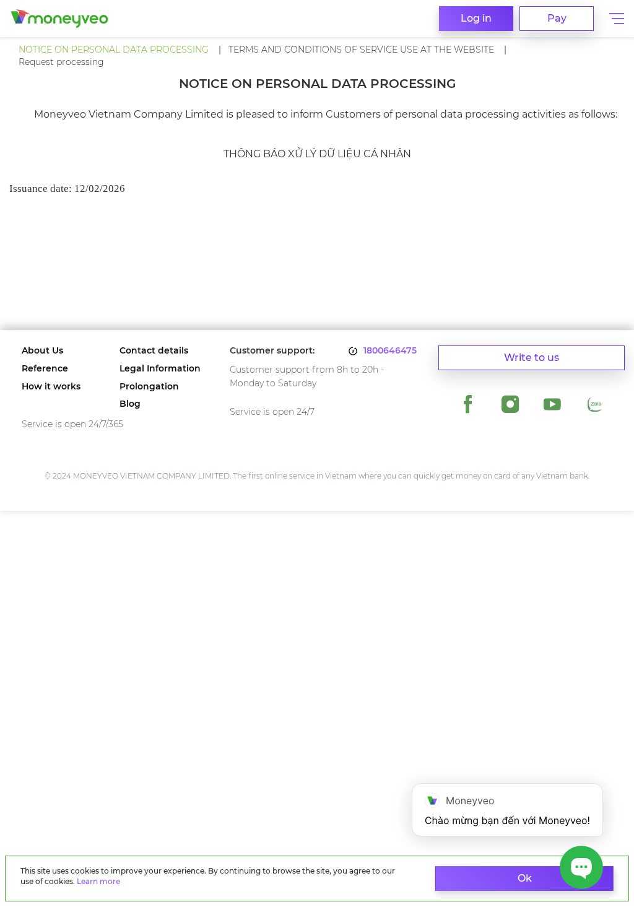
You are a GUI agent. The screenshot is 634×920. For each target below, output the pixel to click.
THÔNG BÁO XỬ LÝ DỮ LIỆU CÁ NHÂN (317, 154)
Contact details (153, 350)
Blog (130, 404)
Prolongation (149, 386)
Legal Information (160, 368)
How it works (51, 386)
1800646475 (390, 350)
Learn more (98, 881)
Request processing (61, 61)
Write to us (531, 357)
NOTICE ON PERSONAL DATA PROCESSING (114, 49)
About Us (42, 350)
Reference (45, 368)
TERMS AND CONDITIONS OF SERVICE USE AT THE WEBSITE (361, 49)
